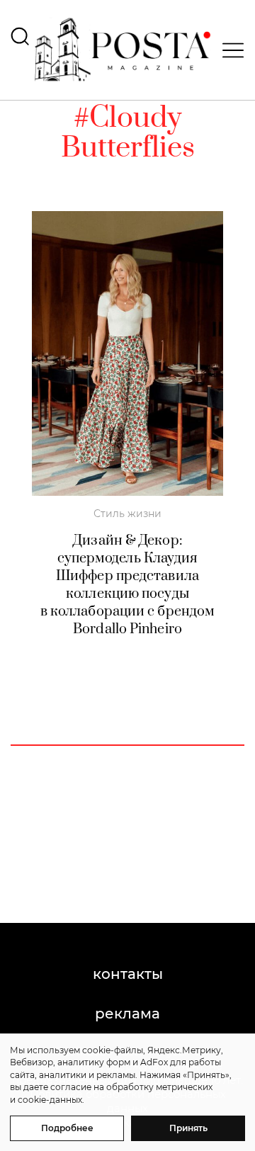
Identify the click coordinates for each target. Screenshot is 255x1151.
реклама (127, 1013)
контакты (128, 973)
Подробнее (67, 1128)
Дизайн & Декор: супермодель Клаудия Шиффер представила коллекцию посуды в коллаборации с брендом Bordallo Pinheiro (127, 585)
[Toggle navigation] (228, 50)
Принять (188, 1128)
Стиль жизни (128, 513)
